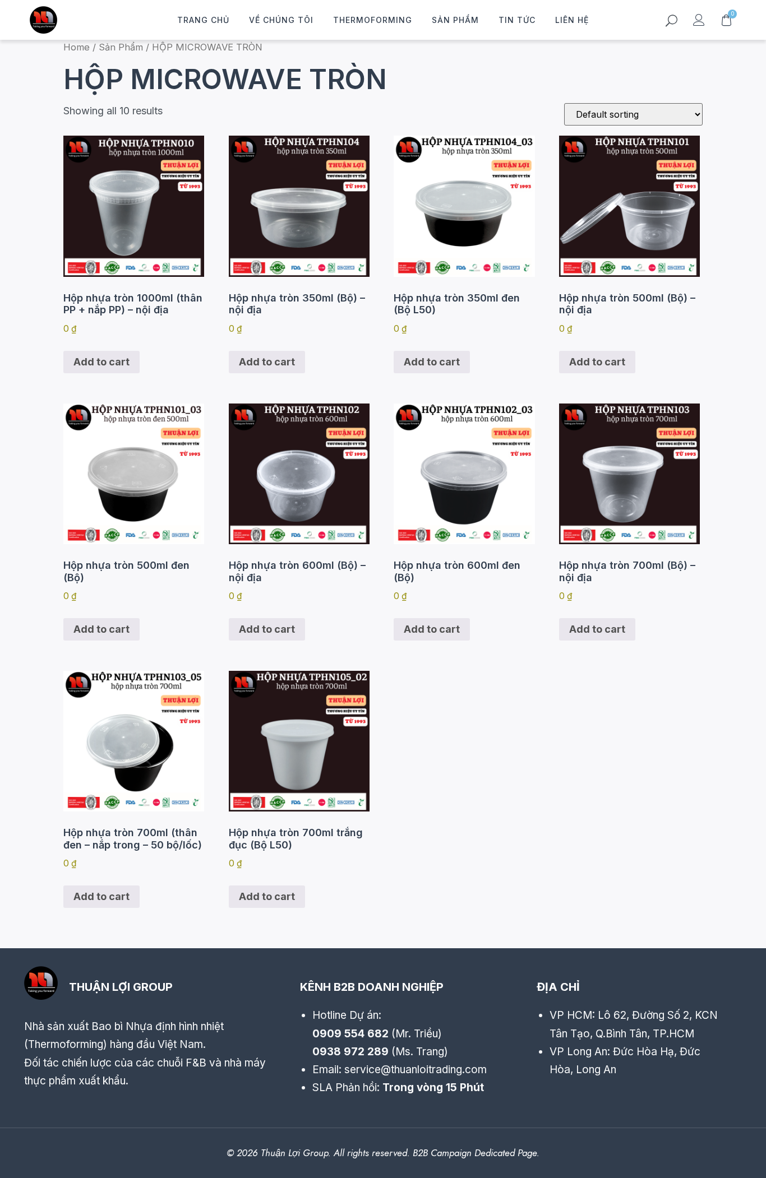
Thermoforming (372, 20)
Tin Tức (517, 20)
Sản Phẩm (455, 20)
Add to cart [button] (101, 362)
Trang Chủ (203, 20)
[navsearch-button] (671, 22)
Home (76, 47)
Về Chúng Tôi (281, 20)
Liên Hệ (572, 20)
